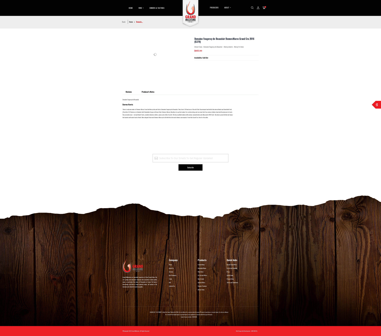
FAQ (170, 282)
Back (123, 21)
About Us (171, 268)
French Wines (201, 265)
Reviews (129, 92)
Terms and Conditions (232, 282)
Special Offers (201, 282)
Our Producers (172, 275)
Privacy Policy (230, 279)
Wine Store (200, 272)
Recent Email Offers (232, 265)
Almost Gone (201, 290)
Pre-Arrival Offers (202, 275)
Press (228, 272)
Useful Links (230, 275)
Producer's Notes (148, 92)
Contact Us (172, 286)
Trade (170, 279)
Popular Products (202, 286)
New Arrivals (201, 279)
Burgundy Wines (202, 268)
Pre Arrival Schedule (232, 268)
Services (171, 272)
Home (131, 21)
